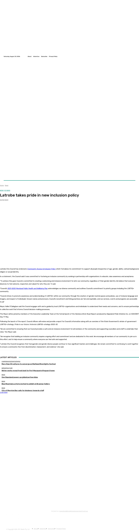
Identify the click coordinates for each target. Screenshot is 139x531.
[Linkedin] (134, 56)
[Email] (27, 207)
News (6, 185)
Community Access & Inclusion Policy (42, 269)
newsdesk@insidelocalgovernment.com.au (73, 511)
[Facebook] (128, 56)
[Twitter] (131, 56)
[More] (42, 207)
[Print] (34, 207)
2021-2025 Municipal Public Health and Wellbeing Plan (28, 288)
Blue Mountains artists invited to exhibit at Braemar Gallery (26, 384)
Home (2, 185)
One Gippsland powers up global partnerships (20, 377)
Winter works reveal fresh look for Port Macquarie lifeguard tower (28, 371)
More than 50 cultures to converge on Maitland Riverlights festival (29, 364)
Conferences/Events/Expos (11, 361)
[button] (132, 175)
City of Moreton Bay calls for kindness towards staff (23, 390)
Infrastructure (7, 368)
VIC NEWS (7, 190)
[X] (11, 207)
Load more (3, 392)
